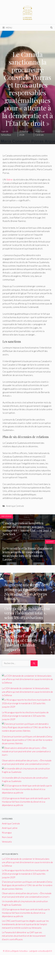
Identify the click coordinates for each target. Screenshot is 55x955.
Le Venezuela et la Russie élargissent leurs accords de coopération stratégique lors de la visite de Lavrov (27, 553)
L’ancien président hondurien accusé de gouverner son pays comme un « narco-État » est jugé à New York (27, 528)
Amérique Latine (9, 828)
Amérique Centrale (15, 506)
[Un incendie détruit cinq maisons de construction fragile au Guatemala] (27, 772)
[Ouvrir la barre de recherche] (51, 27)
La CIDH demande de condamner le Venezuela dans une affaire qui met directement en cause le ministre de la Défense (27, 692)
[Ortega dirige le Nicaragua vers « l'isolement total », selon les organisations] (27, 621)
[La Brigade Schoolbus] (27, 11)
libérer (9, 179)
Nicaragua (7, 832)
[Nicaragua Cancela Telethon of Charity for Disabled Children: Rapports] (27, 652)
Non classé (7, 837)
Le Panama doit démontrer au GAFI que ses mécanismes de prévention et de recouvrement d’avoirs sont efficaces (24, 936)
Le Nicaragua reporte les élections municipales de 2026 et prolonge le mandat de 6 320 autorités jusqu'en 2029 (25, 716)
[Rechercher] (34, 663)
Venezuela (7, 841)
